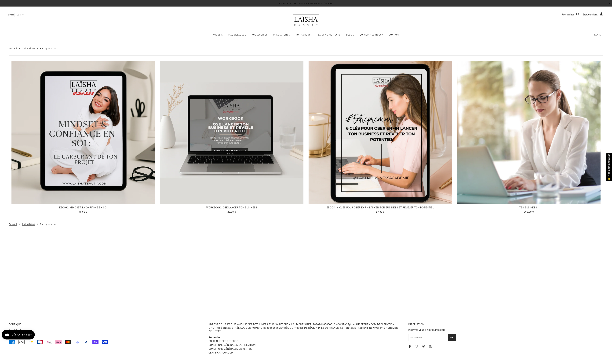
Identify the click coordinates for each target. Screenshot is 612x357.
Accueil (13, 48)
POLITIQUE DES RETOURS (223, 341)
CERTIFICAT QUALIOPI (220, 352)
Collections (28, 48)
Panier (598, 34)
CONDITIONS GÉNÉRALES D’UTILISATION (231, 344)
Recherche (214, 337)
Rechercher (568, 14)
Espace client (590, 14)
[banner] (306, 20)
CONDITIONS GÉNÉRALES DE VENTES (230, 348)
